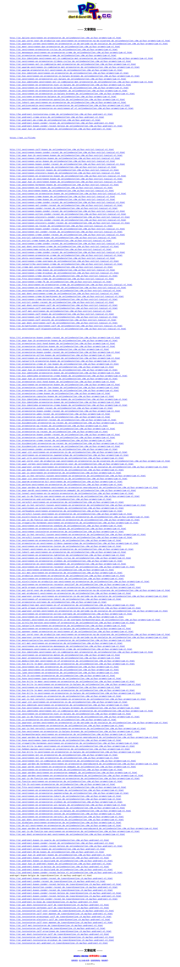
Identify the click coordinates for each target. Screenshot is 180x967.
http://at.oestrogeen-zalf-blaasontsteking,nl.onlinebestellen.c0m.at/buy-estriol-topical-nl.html (68, 329)
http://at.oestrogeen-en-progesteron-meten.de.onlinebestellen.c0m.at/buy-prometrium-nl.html (65, 655)
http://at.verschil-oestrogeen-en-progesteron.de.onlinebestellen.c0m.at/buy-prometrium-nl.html (67, 502)
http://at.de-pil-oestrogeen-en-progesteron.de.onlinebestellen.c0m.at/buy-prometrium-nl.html (65, 826)
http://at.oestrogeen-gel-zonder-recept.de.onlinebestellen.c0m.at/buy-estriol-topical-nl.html (66, 205)
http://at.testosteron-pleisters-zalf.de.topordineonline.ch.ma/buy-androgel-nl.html (60, 920)
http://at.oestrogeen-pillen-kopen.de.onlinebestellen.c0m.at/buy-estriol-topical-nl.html (63, 167)
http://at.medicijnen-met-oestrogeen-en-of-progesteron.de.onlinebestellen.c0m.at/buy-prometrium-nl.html (72, 605)
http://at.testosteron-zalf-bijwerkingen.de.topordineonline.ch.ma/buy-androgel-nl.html (62, 937)
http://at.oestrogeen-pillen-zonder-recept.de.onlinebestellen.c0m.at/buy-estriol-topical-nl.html (68, 214)
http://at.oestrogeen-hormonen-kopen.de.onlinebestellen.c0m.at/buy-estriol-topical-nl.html (64, 185)
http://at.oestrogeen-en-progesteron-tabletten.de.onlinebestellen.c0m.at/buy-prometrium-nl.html (67, 555)
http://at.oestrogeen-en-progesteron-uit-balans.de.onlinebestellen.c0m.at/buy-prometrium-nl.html (68, 79)
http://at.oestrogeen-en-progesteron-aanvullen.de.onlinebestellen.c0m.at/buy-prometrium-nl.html (67, 100)
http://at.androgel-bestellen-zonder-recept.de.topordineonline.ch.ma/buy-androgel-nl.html (64, 887)
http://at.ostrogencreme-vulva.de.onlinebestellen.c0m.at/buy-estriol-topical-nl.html (60, 249)
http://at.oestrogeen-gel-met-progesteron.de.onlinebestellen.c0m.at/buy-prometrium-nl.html (64, 667)
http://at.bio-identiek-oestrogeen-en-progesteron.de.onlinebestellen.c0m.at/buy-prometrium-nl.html (69, 73)
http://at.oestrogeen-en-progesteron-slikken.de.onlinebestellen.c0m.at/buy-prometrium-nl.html (66, 561)
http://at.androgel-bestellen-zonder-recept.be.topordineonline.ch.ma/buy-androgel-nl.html (64, 899)
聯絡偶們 (105, 960)
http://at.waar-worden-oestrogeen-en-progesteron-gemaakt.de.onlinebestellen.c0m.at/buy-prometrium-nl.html (73, 773)
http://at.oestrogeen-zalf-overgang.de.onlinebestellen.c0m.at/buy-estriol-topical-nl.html (64, 308)
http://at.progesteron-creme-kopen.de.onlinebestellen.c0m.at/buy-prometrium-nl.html (60, 394)
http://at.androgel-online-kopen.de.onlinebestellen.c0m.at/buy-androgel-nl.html (57, 849)
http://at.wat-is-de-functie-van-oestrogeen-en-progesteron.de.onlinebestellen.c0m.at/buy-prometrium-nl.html (75, 496)
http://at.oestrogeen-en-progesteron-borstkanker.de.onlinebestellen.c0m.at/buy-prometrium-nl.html (68, 91)
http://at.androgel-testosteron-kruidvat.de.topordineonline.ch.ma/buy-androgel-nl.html (62, 940)
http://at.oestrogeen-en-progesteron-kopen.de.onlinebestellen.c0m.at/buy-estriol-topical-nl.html (68, 176)
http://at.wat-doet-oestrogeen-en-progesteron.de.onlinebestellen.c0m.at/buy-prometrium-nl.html (67, 470)
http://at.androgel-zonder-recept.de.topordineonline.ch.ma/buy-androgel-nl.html (57, 881)
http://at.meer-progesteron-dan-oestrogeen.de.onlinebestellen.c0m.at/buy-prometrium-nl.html (65, 658)
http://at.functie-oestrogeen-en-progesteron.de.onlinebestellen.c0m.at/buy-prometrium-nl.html (66, 781)
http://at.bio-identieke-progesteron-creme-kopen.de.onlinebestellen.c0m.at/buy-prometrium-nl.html (68, 376)
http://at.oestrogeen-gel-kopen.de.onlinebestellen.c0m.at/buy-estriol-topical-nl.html (61, 188)
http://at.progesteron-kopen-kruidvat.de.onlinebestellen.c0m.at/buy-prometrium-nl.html (62, 367)
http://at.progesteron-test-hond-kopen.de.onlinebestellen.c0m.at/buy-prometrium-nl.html (62, 344)
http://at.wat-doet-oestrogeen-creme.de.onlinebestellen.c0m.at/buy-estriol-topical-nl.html (64, 247)
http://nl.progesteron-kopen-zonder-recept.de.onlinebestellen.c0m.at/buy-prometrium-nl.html (65, 338)
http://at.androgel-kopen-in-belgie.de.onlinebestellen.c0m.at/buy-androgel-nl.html (59, 867)
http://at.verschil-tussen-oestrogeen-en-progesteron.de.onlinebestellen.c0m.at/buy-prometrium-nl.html (71, 514)
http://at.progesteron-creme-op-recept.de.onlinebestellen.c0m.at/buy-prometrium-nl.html (62, 429)
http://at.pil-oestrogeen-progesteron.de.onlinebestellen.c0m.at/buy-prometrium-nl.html (62, 570)
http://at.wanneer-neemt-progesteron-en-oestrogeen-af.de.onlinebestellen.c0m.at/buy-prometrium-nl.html (71, 632)
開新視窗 (85, 956)
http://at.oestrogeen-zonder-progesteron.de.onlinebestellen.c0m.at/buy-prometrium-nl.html (64, 449)
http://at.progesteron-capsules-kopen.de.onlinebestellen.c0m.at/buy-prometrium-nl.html (62, 396)
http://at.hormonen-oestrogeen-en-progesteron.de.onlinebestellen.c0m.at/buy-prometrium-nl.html (67, 726)
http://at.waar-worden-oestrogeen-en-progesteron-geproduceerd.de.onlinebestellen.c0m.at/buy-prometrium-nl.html (76, 776)
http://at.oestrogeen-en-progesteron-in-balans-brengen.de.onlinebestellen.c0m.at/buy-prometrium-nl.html (72, 94)
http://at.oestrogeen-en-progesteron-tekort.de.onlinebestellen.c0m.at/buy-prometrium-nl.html (65, 540)
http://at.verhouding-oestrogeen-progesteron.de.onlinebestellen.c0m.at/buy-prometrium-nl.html (66, 511)
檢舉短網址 (94, 956)
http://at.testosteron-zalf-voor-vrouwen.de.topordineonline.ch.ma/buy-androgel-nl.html (62, 911)
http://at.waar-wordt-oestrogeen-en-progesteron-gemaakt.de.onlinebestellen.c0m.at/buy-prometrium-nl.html (73, 491)
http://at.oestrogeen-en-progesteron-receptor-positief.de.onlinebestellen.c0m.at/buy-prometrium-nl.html (72, 567)
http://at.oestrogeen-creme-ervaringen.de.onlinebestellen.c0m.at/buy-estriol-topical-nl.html (65, 291)
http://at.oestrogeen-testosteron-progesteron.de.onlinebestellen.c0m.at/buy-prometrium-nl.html (67, 532)
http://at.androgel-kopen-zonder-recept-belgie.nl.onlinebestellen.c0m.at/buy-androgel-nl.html (66, 873)
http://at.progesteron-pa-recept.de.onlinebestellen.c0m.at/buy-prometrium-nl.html (59, 426)
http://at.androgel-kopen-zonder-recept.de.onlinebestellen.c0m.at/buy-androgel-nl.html (62, 123)
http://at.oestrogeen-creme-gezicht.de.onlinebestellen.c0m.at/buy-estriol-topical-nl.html (64, 276)
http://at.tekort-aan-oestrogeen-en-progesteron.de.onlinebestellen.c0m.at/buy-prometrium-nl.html (68, 103)
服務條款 (74, 960)
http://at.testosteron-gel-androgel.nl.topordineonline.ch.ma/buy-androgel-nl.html (59, 943)
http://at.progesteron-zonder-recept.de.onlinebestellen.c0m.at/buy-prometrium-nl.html (61, 408)
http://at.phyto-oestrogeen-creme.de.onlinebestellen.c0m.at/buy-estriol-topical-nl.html (62, 258)
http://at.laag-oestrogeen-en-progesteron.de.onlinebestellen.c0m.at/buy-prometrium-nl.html (64, 670)
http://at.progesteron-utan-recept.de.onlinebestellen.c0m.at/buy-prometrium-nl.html (60, 417)
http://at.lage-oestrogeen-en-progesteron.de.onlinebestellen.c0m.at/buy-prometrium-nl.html (64, 673)
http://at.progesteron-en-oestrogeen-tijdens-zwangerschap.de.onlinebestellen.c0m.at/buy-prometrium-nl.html (74, 543)
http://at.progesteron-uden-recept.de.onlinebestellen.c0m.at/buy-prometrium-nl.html (60, 414)
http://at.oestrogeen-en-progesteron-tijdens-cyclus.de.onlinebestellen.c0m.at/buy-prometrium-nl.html (70, 61)
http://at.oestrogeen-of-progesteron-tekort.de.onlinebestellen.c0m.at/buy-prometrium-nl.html (65, 599)
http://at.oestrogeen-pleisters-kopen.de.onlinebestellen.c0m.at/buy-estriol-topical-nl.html (65, 173)
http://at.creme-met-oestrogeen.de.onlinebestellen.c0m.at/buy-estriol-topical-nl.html (61, 267)
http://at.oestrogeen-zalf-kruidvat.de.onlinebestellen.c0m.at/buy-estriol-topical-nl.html (64, 317)
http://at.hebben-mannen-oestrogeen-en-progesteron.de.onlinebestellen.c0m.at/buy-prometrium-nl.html (70, 749)
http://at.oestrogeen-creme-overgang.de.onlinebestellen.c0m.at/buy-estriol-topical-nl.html (64, 261)
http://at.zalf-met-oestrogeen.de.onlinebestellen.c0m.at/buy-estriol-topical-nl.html (60, 311)
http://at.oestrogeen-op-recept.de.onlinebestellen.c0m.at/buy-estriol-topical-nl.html (61, 226)
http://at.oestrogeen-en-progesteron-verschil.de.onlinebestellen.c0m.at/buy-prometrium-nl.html (67, 817)
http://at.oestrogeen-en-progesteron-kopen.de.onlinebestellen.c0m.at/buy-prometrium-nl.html (65, 358)
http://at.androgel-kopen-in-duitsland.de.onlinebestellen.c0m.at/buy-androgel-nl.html (61, 861)
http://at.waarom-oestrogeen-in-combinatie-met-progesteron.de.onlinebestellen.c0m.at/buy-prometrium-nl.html (75, 67)
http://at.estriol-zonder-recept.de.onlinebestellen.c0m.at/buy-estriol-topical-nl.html (62, 302)
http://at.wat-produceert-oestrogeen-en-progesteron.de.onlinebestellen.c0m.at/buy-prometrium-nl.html (70, 593)
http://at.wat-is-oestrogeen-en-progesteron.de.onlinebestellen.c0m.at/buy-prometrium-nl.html (65, 473)
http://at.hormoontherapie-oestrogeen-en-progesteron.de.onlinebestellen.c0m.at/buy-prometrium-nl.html (71, 734)
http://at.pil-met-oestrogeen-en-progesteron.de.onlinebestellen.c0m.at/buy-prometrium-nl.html (66, 573)
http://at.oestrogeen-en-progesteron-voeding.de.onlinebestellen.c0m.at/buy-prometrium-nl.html (66, 526)
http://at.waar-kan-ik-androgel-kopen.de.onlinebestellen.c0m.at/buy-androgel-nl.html (60, 129)
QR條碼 (103, 956)
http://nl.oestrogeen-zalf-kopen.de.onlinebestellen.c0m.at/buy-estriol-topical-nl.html (62, 150)
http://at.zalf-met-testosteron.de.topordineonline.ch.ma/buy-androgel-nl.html (56, 926)
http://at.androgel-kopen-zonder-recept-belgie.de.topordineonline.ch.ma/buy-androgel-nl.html (65, 884)
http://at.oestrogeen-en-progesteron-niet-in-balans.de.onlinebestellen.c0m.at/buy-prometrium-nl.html (70, 85)
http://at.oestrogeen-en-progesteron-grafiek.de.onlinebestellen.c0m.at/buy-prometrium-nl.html (66, 770)
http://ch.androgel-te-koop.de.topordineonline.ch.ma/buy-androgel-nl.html (54, 902)
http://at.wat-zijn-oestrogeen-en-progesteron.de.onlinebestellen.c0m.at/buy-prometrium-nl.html (67, 458)
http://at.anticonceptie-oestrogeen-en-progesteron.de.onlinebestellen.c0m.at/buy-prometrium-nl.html (70, 105)
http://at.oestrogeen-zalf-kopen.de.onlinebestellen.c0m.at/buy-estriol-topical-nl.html (62, 314)
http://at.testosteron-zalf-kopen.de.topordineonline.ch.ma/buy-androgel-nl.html (57, 928)
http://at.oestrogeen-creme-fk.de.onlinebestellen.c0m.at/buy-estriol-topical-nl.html (60, 282)
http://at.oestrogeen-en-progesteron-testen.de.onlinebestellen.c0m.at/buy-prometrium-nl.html (65, 546)
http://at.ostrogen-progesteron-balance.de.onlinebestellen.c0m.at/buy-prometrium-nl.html (63, 97)
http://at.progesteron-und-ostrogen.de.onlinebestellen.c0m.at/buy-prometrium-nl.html (60, 499)
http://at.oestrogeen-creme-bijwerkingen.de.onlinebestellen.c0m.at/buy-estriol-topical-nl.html (67, 297)
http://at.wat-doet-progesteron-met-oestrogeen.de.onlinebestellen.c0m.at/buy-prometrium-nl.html (67, 834)
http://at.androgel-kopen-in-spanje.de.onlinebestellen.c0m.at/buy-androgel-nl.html (59, 840)
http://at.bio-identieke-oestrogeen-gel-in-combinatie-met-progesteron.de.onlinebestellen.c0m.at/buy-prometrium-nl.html (81, 58)
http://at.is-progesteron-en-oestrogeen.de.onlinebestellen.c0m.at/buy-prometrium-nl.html (63, 720)
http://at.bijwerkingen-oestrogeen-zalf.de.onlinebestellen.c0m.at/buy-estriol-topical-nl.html (66, 326)
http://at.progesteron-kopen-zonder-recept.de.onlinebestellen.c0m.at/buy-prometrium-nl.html (65, 352)
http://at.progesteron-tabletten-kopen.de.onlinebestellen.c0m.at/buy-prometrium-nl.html (62, 346)
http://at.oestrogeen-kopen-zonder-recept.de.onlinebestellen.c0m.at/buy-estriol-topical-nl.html (67, 152)
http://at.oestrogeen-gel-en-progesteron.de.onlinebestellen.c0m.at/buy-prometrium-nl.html (64, 755)
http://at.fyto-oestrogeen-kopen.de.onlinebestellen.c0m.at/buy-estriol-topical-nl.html (62, 191)
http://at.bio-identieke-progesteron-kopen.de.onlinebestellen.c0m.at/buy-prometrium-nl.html (65, 373)
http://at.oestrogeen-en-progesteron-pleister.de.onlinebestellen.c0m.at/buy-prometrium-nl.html (67, 579)
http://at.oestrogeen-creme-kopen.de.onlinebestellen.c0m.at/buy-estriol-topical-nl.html (62, 197)
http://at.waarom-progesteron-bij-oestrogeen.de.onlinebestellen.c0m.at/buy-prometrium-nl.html (66, 70)
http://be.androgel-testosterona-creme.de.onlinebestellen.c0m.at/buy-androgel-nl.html (61, 114)
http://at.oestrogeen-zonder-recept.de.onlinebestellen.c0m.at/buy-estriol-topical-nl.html (64, 208)
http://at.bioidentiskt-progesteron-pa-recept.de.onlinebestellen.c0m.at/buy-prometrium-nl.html (67, 423)
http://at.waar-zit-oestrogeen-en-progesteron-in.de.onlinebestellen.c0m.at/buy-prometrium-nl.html (68, 452)
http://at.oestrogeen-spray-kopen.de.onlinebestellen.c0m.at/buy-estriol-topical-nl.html (62, 161)
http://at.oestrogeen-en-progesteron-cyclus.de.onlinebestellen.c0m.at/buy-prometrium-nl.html (65, 799)
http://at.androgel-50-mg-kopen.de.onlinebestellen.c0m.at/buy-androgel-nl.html (57, 852)
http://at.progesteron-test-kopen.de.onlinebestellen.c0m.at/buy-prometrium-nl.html (59, 349)
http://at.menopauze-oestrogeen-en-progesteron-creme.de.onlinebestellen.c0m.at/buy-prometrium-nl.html (71, 53)
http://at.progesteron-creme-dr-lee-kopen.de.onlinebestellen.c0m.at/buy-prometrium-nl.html (64, 364)
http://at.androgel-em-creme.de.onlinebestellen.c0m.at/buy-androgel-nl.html (55, 120)
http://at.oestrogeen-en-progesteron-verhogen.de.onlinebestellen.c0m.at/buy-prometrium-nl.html (67, 508)
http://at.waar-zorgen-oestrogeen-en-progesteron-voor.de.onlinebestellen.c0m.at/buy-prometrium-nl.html (71, 464)
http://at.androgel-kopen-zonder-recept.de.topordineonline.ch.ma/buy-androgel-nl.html (61, 878)
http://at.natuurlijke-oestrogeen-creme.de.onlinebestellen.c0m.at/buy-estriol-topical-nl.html (66, 264)
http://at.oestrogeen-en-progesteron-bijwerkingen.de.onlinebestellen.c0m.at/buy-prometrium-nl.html (69, 88)
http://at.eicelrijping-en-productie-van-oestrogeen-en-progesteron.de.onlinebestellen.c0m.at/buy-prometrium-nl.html (79, 517)
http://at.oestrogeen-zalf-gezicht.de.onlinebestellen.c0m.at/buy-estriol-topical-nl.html (63, 320)
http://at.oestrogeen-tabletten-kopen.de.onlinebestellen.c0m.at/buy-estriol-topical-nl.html (65, 158)
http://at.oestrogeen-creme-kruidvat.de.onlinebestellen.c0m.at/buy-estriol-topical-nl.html (64, 273)
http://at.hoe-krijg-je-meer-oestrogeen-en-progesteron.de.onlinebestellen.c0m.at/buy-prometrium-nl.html (72, 664)
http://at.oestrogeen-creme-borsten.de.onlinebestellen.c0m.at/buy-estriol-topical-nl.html (64, 299)
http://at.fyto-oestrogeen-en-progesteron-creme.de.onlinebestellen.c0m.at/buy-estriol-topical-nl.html (71, 285)
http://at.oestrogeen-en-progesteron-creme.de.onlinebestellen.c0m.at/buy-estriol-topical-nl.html (68, 288)
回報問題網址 (95, 960)
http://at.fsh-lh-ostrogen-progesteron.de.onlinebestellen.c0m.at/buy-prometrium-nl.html (62, 676)
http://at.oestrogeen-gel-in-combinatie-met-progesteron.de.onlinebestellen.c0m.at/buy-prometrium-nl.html (73, 64)
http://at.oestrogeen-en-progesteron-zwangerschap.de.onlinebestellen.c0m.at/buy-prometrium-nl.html (69, 455)
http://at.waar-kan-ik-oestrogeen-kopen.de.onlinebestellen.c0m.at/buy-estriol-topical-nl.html (66, 155)
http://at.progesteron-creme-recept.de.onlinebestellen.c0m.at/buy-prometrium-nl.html (60, 441)
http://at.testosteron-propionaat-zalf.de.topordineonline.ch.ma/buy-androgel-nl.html (60, 917)
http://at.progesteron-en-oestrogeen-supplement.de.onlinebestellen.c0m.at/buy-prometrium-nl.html (68, 564)
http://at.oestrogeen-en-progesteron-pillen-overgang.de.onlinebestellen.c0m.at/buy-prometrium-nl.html (71, 614)
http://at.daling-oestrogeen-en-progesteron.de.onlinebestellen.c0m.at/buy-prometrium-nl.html (65, 38)
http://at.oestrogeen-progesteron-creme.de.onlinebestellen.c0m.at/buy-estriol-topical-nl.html (66, 255)
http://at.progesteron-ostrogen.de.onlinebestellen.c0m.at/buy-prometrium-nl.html (58, 602)
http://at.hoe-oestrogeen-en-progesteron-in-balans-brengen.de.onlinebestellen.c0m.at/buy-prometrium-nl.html (75, 76)
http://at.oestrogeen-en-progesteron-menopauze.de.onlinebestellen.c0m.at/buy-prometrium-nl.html (67, 646)
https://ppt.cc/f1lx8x (23, 138)
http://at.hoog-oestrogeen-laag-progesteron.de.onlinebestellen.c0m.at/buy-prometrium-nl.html (65, 679)
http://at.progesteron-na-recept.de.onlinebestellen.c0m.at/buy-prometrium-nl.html (59, 432)
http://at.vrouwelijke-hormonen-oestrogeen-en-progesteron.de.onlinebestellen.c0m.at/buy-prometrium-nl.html (74, 523)
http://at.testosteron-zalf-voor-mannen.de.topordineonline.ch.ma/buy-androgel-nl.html (61, 914)
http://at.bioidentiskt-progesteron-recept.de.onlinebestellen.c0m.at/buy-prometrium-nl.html (65, 446)
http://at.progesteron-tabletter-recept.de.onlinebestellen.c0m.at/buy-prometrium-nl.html (63, 420)
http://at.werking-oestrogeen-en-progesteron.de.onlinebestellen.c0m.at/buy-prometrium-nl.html (66, 485)
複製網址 (77, 956)
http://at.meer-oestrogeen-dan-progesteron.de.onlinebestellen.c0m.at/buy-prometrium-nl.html (65, 47)
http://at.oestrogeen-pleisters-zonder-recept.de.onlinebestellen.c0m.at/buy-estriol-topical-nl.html (70, 217)
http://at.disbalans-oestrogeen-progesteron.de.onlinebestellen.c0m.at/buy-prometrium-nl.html (65, 823)
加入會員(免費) (84, 960)
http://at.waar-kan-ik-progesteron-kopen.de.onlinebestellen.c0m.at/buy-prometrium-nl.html (64, 341)
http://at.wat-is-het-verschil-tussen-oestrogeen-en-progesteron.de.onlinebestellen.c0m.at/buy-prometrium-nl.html (78, 476)
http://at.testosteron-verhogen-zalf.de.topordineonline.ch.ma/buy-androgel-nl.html (59, 908)
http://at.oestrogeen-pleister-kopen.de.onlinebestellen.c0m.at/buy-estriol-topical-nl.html (64, 170)
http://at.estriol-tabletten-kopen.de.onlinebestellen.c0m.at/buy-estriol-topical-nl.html (63, 238)
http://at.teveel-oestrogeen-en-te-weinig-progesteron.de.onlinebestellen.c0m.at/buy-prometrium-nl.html (71, 493)
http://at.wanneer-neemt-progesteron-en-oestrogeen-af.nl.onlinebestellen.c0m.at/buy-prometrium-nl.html (71, 108)
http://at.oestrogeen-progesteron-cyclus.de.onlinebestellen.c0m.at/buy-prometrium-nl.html (64, 50)
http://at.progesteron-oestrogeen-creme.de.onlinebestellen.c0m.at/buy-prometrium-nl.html (63, 55)
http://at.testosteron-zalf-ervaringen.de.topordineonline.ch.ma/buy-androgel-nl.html (60, 931)
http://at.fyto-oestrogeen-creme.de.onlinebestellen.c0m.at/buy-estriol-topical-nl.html (62, 279)
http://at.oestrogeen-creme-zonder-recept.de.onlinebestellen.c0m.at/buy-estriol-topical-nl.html (67, 202)
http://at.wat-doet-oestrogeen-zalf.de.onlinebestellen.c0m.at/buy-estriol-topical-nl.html (64, 305)
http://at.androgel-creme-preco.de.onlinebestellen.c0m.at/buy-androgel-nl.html (57, 117)
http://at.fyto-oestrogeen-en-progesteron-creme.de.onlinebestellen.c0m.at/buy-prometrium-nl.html (68, 787)
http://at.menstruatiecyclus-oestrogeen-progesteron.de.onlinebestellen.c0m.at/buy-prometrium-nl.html (70, 640)
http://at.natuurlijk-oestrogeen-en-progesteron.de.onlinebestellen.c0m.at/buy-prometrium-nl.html (68, 626)
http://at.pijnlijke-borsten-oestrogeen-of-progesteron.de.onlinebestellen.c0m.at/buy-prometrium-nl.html (72, 623)
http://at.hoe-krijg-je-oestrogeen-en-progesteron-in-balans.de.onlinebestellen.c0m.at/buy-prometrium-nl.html (75, 684)
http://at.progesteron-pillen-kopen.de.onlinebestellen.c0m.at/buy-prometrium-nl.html (60, 355)
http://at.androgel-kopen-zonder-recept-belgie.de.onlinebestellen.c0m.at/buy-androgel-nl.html (66, 126)
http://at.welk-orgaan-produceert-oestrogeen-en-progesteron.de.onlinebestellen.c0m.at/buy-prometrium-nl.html (75, 587)
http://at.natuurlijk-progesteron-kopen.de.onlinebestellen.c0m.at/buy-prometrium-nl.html (63, 361)
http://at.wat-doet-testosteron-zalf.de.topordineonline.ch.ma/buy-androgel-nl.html (59, 905)
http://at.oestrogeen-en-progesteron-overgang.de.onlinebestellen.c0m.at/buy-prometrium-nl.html (67, 617)
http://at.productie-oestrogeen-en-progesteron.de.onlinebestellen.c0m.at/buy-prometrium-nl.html (67, 576)
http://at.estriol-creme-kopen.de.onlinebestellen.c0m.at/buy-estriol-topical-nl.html (60, 241)
